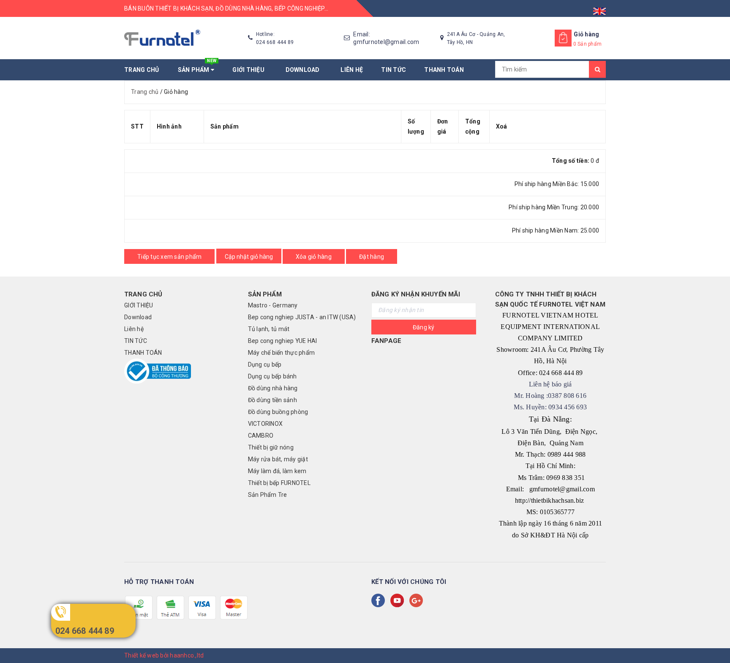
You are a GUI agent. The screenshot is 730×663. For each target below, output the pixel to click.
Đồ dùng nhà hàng (273, 388)
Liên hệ (351, 69)
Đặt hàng (371, 256)
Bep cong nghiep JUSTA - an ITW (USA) (302, 317)
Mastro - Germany (273, 305)
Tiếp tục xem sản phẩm (169, 256)
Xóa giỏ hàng (314, 256)
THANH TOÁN (444, 69)
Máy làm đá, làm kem (277, 471)
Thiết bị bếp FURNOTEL (279, 482)
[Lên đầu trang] (715, 637)
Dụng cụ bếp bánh (272, 376)
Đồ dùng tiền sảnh (272, 400)
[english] (599, 8)
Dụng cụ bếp (265, 364)
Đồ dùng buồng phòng (278, 411)
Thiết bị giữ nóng (271, 447)
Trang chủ (141, 69)
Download (304, 69)
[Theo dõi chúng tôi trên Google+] (417, 600)
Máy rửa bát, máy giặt (278, 459)
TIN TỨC (393, 69)
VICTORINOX (265, 423)
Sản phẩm (197, 66)
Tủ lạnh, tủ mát (269, 329)
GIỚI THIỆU (249, 69)
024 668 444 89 (84, 631)
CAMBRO (261, 435)
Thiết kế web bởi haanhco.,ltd (164, 655)
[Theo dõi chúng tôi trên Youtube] (398, 600)
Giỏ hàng (586, 34)
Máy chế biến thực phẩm (281, 352)
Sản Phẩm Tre (267, 494)
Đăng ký (424, 327)
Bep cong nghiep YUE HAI (282, 340)
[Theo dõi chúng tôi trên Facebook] (379, 600)
